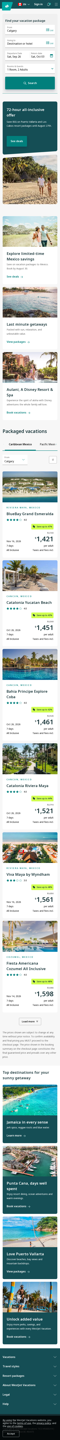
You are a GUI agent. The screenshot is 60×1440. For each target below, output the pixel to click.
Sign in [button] (38, 4)
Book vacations (16, 412)
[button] (48, 4)
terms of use (24, 1423)
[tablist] (30, 444)
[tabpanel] (30, 757)
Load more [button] (28, 1021)
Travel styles (11, 1366)
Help (6, 1404)
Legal (6, 1394)
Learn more (14, 1135)
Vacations (9, 1357)
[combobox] (15, 460)
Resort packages (13, 1376)
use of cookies (15, 1426)
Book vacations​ (16, 1336)
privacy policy (44, 1423)
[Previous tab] (3, 444)
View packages (16, 342)
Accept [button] (11, 1433)
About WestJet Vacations (19, 1385)
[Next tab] (56, 444)
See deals (17, 141)
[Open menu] (56, 4)
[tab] (20, 444)
